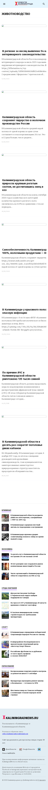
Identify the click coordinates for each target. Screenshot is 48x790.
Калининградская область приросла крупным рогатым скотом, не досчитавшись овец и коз (22, 185)
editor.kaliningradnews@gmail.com (15, 734)
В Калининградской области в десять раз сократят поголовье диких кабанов (22, 445)
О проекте (42, 780)
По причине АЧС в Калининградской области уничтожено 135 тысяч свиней (21, 376)
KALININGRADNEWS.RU (22, 718)
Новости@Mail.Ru (8, 753)
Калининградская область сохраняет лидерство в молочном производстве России (23, 120)
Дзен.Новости (11, 749)
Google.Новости (29, 749)
